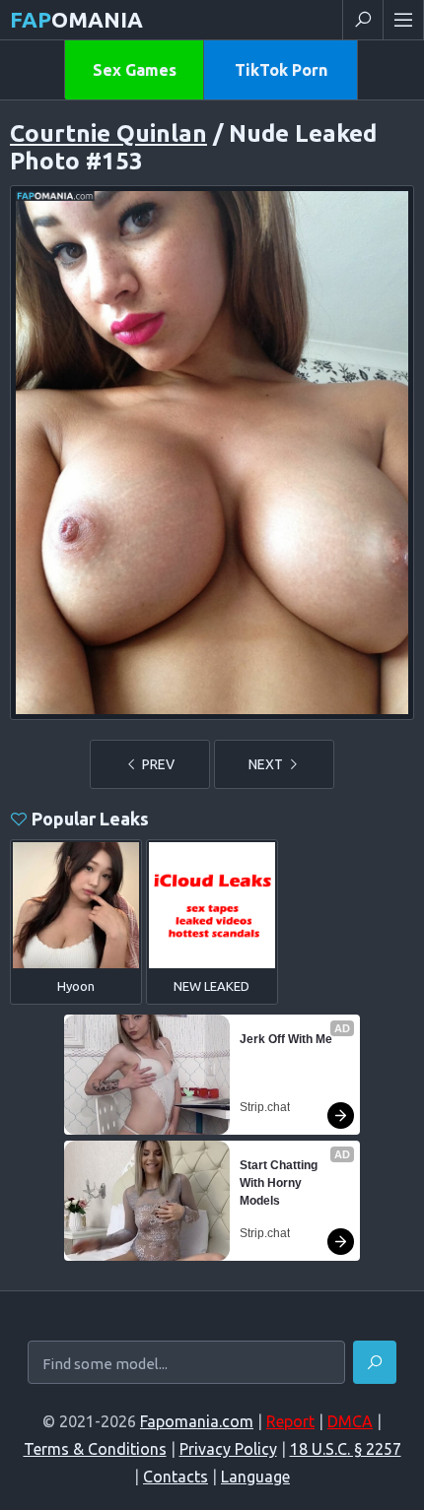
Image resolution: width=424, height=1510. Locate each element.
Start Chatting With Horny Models (280, 1183)
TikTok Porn (281, 70)
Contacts (175, 1476)
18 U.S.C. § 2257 (345, 1449)
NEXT (267, 764)
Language (255, 1476)
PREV (157, 764)
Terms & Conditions (95, 1449)
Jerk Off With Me (286, 1039)
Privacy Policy (228, 1449)
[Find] (374, 1362)
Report (290, 1421)
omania (76, 19)
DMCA (350, 1421)
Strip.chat (265, 1107)
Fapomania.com (196, 1421)
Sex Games (135, 70)
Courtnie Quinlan (108, 133)
